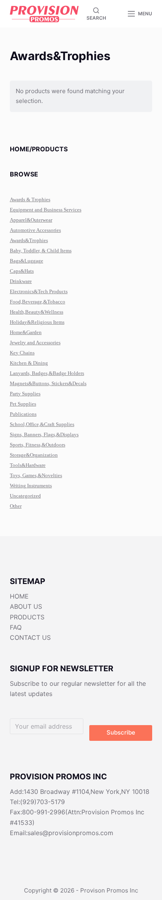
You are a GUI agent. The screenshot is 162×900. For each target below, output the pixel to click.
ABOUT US (26, 606)
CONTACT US (30, 637)
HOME (19, 596)
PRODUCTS (27, 617)
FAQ (16, 627)
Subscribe (121, 732)
